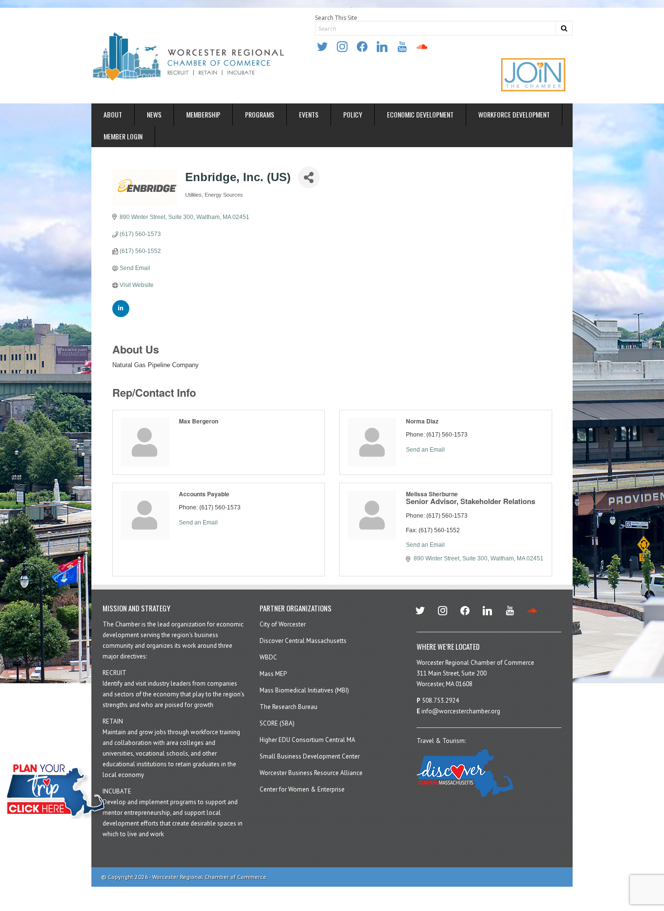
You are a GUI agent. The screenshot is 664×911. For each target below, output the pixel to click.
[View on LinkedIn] (120, 315)
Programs (259, 114)
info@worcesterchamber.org (460, 711)
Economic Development (420, 114)
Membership (203, 114)
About (113, 114)
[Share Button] (309, 177)
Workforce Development (514, 114)
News (154, 114)
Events (308, 114)
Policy (352, 114)
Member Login (123, 136)
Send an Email (425, 449)
